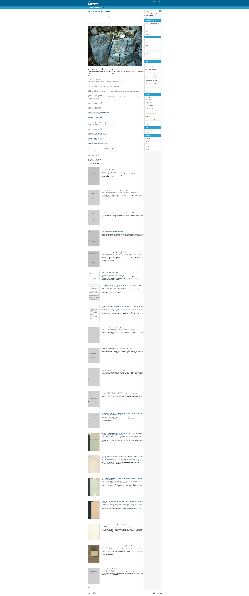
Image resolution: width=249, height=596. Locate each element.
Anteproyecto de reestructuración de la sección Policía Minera (117, 348)
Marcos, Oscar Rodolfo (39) (151, 86)
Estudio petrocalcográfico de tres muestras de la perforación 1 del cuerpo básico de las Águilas (122, 501)
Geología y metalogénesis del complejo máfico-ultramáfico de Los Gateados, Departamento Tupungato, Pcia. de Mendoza (122, 434)
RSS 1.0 (149, 143)
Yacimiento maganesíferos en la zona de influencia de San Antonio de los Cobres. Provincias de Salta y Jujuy (122, 168)
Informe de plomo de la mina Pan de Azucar (112, 392)
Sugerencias (93, 593)
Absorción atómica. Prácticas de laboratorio (112, 231)
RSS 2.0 (149, 146)
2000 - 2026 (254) (149, 130)
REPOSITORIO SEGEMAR (96, 7)
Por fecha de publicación (93, 17)
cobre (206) (148, 116)
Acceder (147, 53)
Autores (101, 17)
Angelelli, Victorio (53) (150, 75)
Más (88, 587)
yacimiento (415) (149, 105)
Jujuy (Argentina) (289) (150, 108)
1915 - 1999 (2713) (149, 132)
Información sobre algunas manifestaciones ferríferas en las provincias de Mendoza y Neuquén (122, 525)
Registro (147, 56)
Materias (111, 17)
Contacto (88, 593)
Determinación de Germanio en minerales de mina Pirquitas (116, 191)
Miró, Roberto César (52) (151, 77)
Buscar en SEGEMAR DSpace (152, 13)
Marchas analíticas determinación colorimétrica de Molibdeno (116, 211)
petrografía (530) (149, 102)
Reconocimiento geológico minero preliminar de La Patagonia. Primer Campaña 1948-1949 (122, 457)
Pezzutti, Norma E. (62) (150, 72)
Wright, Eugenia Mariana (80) (152, 66)
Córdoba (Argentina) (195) (151, 119)
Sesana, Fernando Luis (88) (151, 64)
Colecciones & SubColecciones (152, 23)
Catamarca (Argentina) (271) (152, 110)
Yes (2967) (148, 138)
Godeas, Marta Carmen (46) (152, 80)
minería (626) (148, 99)
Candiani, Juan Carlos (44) (151, 83)
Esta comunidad (149, 15)
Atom (149, 149)
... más (147, 91)
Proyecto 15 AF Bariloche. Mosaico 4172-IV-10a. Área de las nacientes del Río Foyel (122, 307)
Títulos (106, 17)
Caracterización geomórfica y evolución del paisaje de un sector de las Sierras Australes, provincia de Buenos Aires (122, 286)
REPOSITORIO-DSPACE (104, 592)
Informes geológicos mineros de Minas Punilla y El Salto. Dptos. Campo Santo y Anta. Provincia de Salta (122, 546)
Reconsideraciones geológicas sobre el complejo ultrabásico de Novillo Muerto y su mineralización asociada (122, 479)
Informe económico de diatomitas (110, 272)
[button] (154, 1)
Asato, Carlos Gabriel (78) (151, 69)
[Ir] (160, 11)
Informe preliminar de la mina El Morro (111, 569)
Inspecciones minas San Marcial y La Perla (112, 328)
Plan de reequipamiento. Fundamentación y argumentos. (115, 369)
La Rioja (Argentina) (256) (151, 113)
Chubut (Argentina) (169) (151, 122)
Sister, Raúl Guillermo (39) (151, 88)
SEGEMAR (89, 592)
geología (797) (149, 97)
